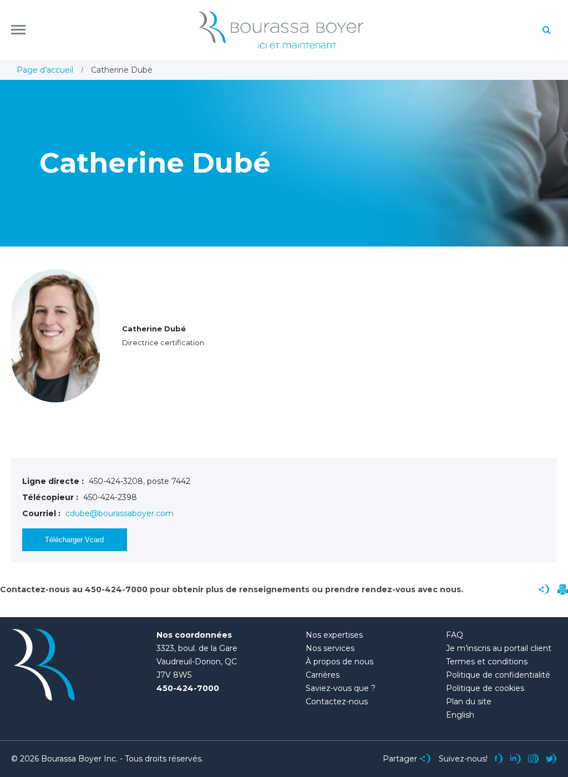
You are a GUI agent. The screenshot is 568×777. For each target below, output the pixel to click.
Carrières (322, 675)
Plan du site (468, 701)
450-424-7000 (187, 688)
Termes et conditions (487, 661)
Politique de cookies (485, 688)
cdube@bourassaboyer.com (119, 513)
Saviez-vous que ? (341, 688)
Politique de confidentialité (498, 675)
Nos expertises (334, 635)
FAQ (454, 635)
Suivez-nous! (463, 759)
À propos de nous (339, 661)
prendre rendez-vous (370, 589)
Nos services (330, 648)
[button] (18, 29)
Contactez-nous (337, 701)
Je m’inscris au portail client (498, 648)
